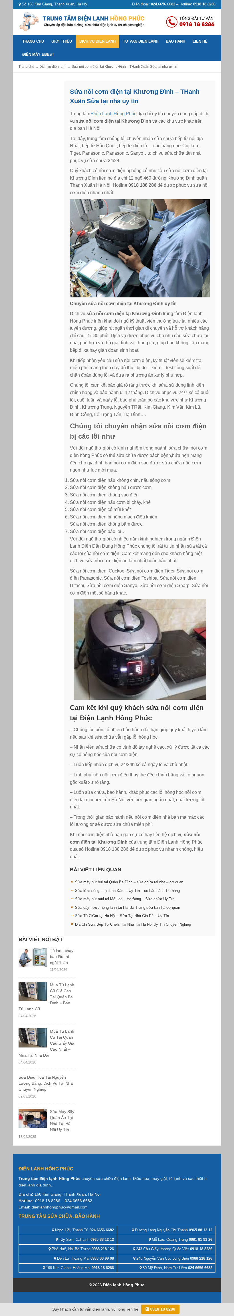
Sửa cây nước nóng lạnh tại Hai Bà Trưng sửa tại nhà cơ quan (127, 907)
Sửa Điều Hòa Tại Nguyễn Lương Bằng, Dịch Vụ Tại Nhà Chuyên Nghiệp (46, 1083)
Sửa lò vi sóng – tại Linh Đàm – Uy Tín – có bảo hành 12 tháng (127, 890)
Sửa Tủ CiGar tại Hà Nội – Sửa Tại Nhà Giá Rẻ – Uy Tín (122, 916)
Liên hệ (200, 41)
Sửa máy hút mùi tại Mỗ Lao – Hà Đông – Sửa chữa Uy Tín (124, 899)
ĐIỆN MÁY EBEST (38, 54)
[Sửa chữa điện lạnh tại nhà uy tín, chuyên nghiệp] (83, 21)
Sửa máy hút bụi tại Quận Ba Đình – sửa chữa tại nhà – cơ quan (129, 882)
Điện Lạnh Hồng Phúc (113, 113)
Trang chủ (33, 41)
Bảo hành (175, 41)
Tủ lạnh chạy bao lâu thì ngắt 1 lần (61, 956)
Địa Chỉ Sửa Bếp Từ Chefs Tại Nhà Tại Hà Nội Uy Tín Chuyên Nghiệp (133, 924)
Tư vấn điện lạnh (140, 41)
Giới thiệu (61, 41)
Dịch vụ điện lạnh (97, 41)
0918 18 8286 (162, 1309)
